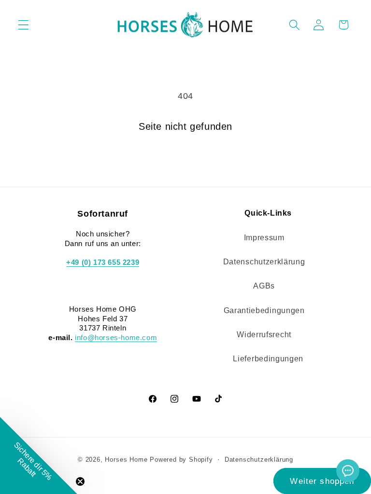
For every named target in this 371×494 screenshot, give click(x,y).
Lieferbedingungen (268, 358)
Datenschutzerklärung (264, 261)
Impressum (264, 237)
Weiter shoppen (322, 481)
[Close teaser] (80, 481)
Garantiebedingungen (264, 310)
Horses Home (126, 459)
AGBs (264, 285)
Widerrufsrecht (264, 334)
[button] (23, 25)
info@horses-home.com (116, 337)
